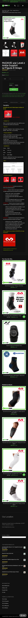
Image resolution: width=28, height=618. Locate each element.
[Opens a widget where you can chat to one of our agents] (23, 615)
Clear (25, 93)
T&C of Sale (4, 599)
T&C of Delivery (5, 603)
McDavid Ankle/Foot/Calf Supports (15, 95)
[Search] (14, 5)
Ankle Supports (22, 93)
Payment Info (4, 590)
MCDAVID (6, 95)
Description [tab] (6, 102)
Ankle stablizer (12, 96)
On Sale (3, 592)
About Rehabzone (5, 585)
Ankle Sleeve (7, 96)
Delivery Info (4, 587)
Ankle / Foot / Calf (16, 93)
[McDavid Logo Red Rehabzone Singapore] (22, 53)
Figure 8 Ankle (17, 96)
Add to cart (14, 89)
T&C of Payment (5, 601)
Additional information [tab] (14, 102)
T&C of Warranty (5, 605)
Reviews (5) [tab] (23, 102)
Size (5, 78)
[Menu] (17, 5)
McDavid (7, 75)
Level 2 (3, 95)
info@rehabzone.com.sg (8, 250)
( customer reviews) (12, 69)
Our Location (7, 517)
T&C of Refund (5, 607)
